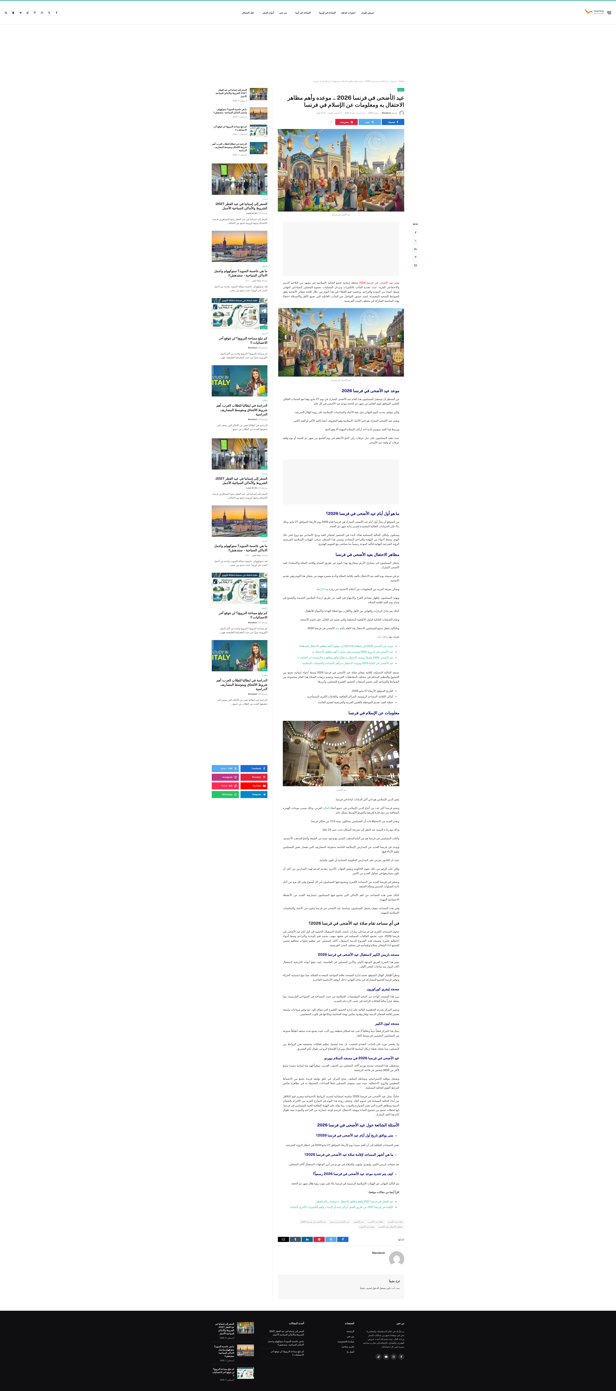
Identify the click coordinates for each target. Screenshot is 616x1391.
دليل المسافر (248, 12)
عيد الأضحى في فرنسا (340, 1222)
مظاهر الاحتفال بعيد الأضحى (390, 1227)
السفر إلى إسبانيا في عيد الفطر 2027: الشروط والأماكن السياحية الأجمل (231, 93)
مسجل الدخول (379, 1288)
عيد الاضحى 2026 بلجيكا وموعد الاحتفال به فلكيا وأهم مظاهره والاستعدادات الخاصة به (345, 657)
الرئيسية (350, 1331)
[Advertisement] (308, 52)
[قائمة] (609, 12)
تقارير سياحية (348, 1346)
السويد (263, 260)
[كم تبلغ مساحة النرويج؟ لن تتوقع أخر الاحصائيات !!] (258, 131)
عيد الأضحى (359, 1222)
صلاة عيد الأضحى (395, 1222)
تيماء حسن (256, 280)
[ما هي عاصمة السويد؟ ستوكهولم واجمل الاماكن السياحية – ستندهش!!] (258, 113)
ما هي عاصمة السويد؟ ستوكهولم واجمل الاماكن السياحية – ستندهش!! (230, 111)
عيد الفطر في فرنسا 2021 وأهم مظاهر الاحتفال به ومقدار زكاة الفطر (354, 1201)
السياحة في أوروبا (327, 12)
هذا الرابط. (322, 589)
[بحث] (6, 12)
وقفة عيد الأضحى (366, 1227)
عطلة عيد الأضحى (376, 1222)
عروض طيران (367, 12)
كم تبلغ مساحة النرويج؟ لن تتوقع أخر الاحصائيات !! (230, 128)
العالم (326, 808)
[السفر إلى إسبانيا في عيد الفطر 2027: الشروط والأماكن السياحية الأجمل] (258, 94)
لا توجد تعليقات (333, 113)
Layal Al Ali (251, 213)
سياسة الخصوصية (346, 1341)
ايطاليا (264, 395)
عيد (337, 628)
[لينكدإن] (415, 249)
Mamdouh (386, 113)
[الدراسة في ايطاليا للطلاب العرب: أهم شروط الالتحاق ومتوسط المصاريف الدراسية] (258, 148)
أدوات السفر (268, 12)
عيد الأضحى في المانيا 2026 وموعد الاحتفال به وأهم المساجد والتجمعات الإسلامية (347, 663)
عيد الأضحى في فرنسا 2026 (313, 1222)
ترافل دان (383, 636)
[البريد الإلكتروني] (415, 265)
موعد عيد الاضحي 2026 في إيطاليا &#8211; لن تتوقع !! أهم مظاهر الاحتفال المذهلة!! (346, 646)
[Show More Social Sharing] (331, 122)
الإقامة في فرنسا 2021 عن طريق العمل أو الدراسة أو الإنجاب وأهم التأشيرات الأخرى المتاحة (341, 1207)
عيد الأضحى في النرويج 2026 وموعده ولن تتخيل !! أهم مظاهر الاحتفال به (352, 651)
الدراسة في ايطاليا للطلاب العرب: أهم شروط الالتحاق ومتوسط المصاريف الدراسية (229, 147)
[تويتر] (415, 240)
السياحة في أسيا (303, 12)
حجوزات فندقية (348, 12)
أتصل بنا (350, 1351)
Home (401, 81)
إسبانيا (264, 193)
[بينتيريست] (415, 257)
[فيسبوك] (415, 232)
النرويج (263, 328)
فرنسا (393, 81)
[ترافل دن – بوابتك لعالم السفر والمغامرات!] (594, 13)
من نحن (283, 12)
